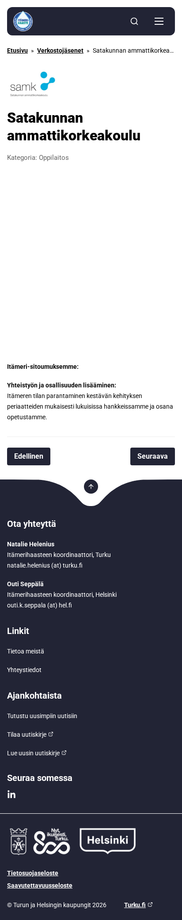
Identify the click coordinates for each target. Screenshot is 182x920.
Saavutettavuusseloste (39, 885)
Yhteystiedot (24, 669)
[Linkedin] (11, 794)
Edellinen (28, 456)
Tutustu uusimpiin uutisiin (42, 715)
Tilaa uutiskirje (26, 734)
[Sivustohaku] (134, 21)
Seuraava (152, 456)
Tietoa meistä (25, 651)
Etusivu (17, 50)
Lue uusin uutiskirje (33, 753)
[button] (159, 21)
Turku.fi (135, 904)
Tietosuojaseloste (32, 873)
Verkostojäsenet (60, 50)
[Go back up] (91, 486)
